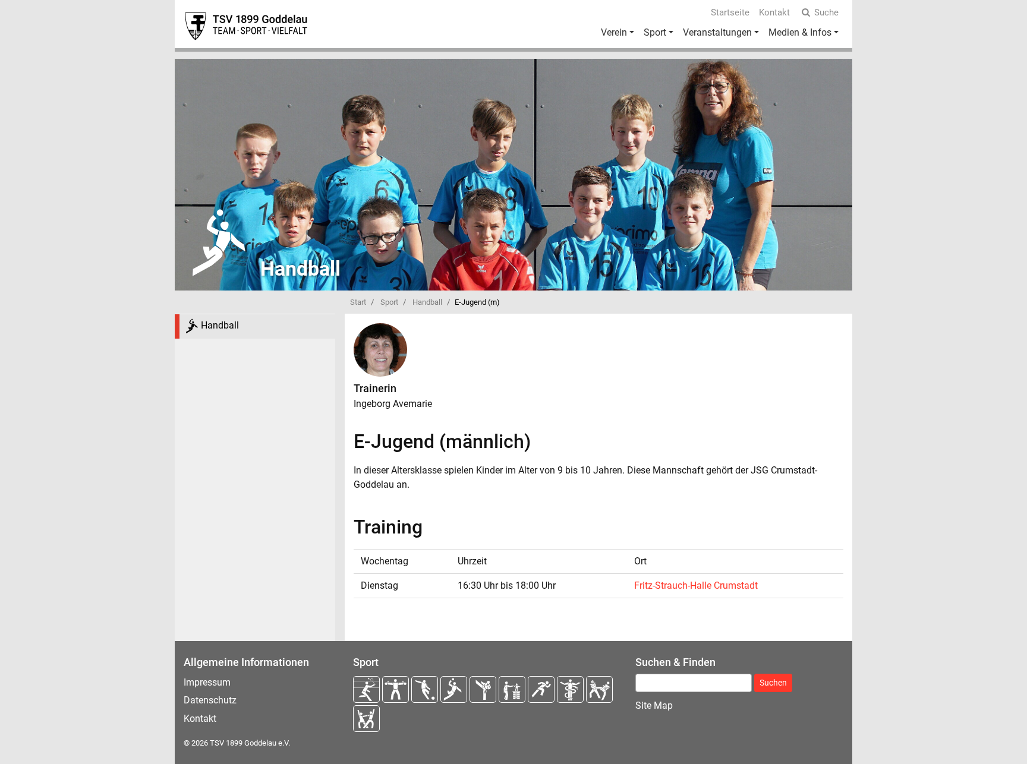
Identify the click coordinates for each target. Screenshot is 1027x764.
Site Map (654, 705)
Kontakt (774, 12)
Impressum (207, 682)
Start (358, 302)
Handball (427, 302)
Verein (614, 32)
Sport (655, 32)
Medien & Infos (799, 32)
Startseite (730, 12)
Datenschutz (210, 700)
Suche (826, 12)
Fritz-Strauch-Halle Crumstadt (696, 585)
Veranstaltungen (717, 32)
